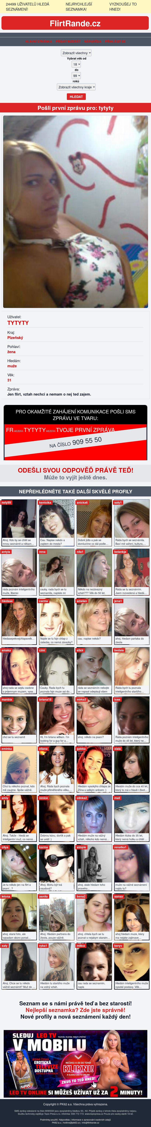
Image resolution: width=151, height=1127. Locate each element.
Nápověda (92, 41)
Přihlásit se (115, 41)
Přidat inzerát (68, 41)
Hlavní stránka (38, 41)
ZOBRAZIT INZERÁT (19, 521)
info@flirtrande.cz (90, 1122)
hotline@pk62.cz (71, 1122)
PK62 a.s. (56, 1122)
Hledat (76, 96)
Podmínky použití (48, 1119)
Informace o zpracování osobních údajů (91, 1119)
